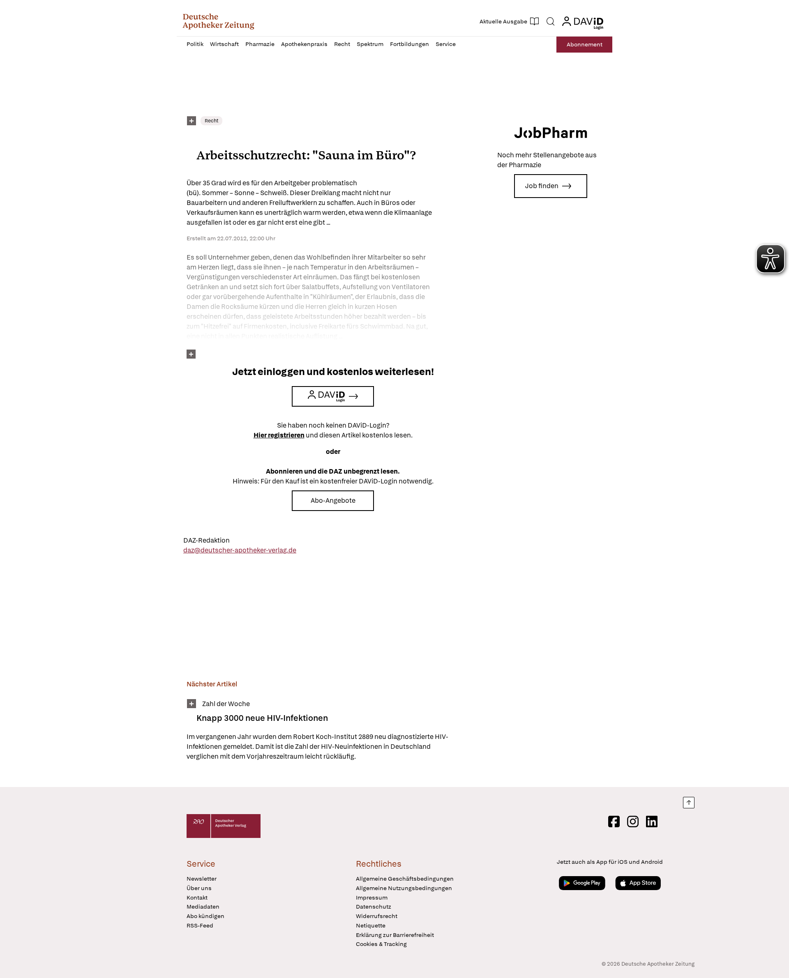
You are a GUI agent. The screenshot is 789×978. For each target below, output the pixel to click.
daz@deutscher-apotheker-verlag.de (239, 550)
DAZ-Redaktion (206, 540)
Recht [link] (211, 120)
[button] (218, 21)
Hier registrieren (279, 435)
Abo (584, 44)
